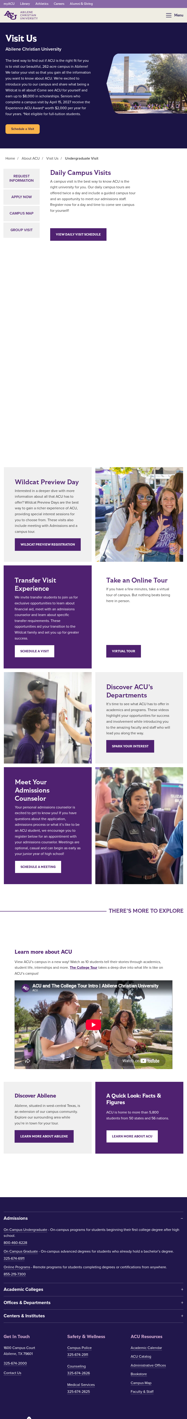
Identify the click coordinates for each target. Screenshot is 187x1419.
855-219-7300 (15, 1274)
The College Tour (83, 967)
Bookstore (139, 1374)
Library (25, 4)
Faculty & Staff (142, 1391)
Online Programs (17, 1267)
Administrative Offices (148, 1365)
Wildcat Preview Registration (48, 544)
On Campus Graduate (21, 1251)
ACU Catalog (141, 1356)
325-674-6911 (14, 1258)
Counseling (76, 1366)
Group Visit (21, 230)
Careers (59, 4)
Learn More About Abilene (44, 1136)
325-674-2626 (78, 1373)
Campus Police (79, 1348)
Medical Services (81, 1385)
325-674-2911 (77, 1354)
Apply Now (21, 197)
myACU (9, 4)
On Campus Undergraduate (25, 1229)
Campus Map (22, 213)
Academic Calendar (146, 1348)
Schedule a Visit (22, 129)
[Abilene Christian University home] (21, 15)
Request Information (21, 178)
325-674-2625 (78, 1391)
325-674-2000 (15, 1363)
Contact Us (12, 1373)
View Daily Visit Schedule (78, 234)
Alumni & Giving (81, 4)
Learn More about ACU (132, 1136)
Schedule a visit (34, 651)
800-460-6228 (15, 1242)
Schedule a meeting (38, 867)
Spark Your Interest (130, 746)
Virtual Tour (123, 651)
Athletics (41, 4)
